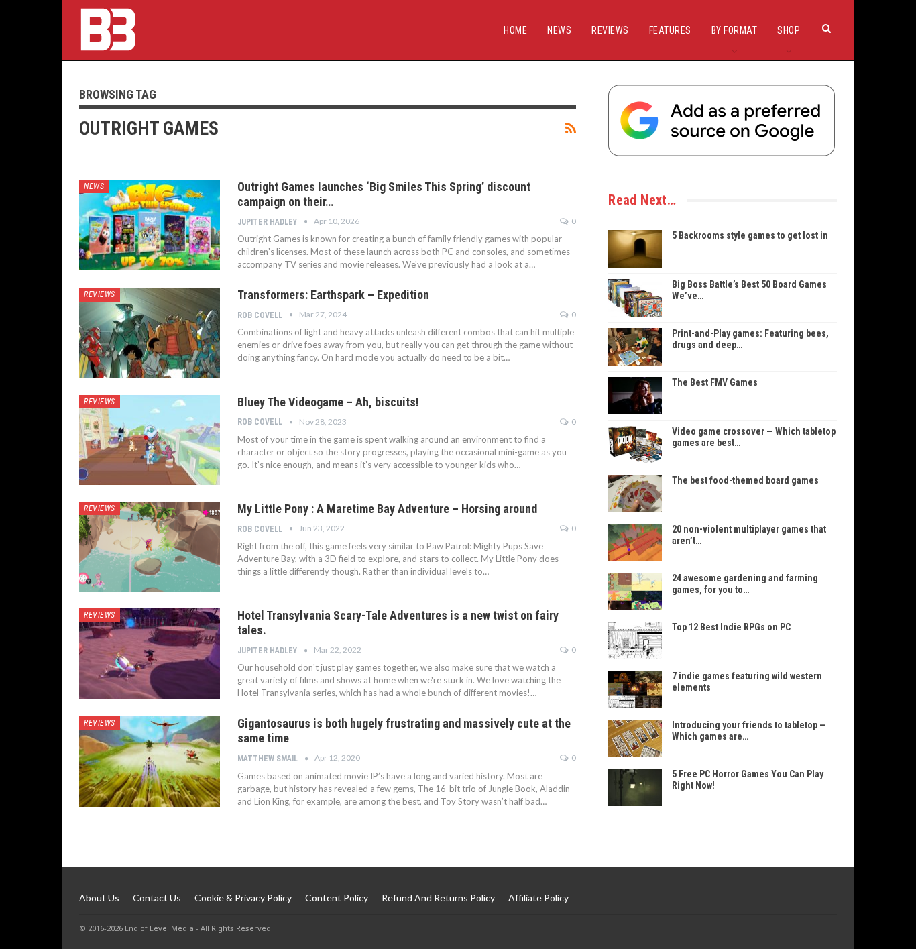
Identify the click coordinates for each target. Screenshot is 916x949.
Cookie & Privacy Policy (243, 897)
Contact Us (157, 897)
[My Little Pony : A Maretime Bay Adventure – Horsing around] (149, 547)
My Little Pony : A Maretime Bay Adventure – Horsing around (387, 509)
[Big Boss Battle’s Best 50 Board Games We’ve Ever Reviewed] (635, 298)
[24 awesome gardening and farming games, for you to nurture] (635, 591)
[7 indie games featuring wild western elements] (635, 689)
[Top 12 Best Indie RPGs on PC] (635, 640)
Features (670, 30)
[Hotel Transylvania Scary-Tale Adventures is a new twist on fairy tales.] (149, 653)
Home (515, 30)
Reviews (610, 30)
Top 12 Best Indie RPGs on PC (731, 627)
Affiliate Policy (538, 897)
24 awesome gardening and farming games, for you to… (745, 584)
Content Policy (336, 897)
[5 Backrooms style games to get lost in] (635, 249)
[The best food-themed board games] (635, 493)
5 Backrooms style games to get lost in (750, 235)
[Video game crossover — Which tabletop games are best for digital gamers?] (635, 444)
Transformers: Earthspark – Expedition (333, 295)
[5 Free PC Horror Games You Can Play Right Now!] (635, 787)
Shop (788, 30)
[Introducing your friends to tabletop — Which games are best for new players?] (635, 738)
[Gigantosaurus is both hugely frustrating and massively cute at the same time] (149, 761)
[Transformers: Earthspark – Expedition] (149, 333)
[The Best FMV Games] (635, 395)
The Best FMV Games (715, 382)
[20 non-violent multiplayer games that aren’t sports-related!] (635, 542)
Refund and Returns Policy (438, 897)
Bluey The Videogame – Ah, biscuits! (328, 402)
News (559, 30)
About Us (99, 897)
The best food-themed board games (745, 480)
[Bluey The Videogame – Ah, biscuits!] (149, 440)
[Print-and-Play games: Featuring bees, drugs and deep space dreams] (635, 347)
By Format (734, 30)
